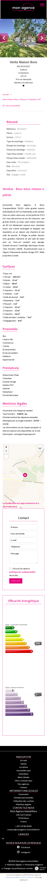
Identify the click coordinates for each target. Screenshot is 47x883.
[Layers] (40, 448)
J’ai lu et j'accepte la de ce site (22, 571)
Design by (43, 868)
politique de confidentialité (22, 572)
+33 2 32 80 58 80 (23, 826)
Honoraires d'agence (34, 864)
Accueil (6, 94)
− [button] (6, 451)
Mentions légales (14, 864)
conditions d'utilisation (27, 877)
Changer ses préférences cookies (18, 868)
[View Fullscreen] (6, 457)
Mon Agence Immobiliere (23, 811)
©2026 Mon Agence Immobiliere (23, 861)
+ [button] (6, 447)
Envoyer (16, 581)
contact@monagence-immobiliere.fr (23, 829)
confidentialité (10, 877)
